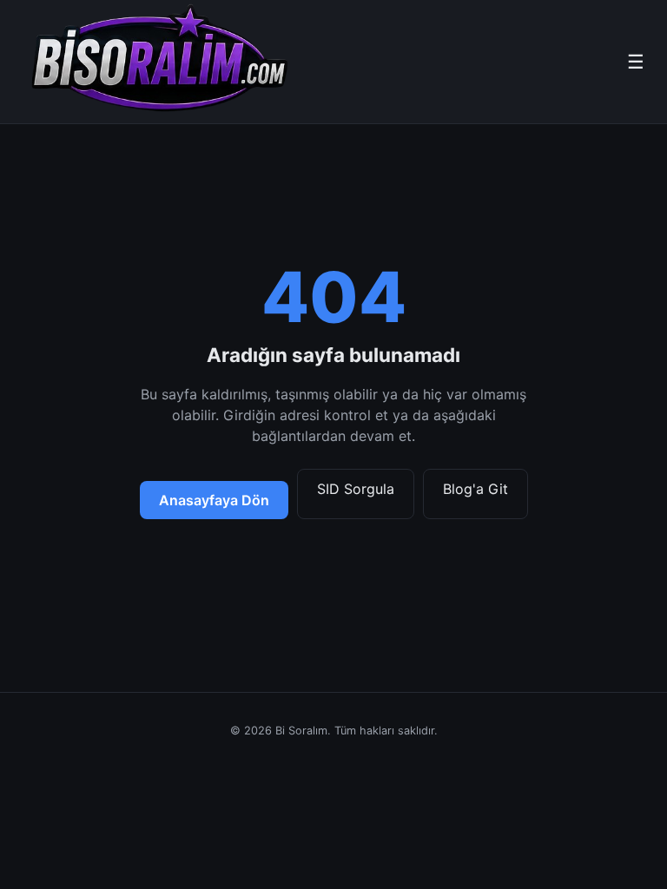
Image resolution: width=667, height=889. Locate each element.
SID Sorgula (355, 488)
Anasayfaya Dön (214, 500)
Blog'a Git (475, 488)
